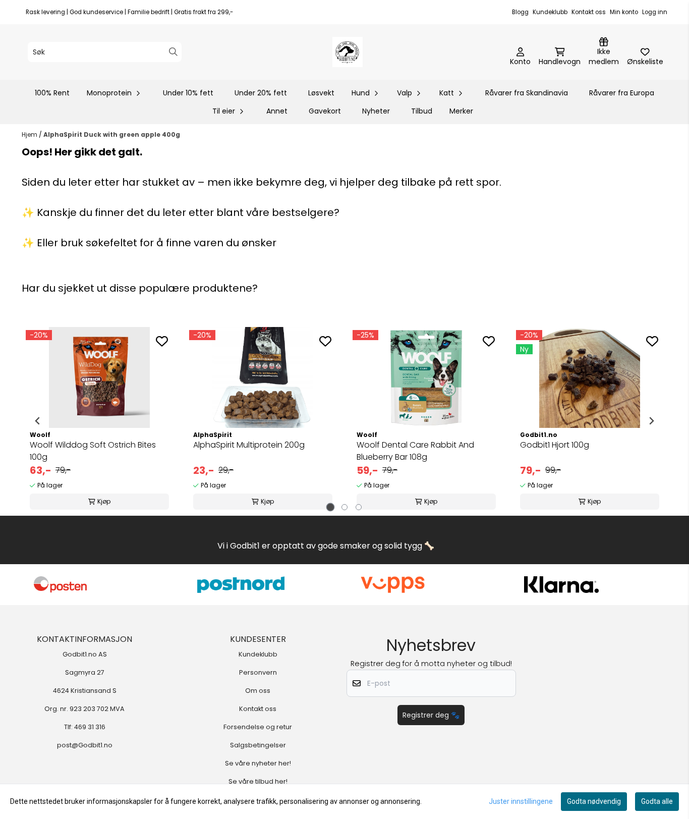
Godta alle (657, 801)
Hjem (30, 134)
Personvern (258, 672)
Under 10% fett (188, 93)
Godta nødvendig (594, 801)
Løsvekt (321, 93)
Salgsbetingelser (258, 745)
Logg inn (654, 12)
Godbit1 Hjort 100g (554, 445)
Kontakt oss (588, 12)
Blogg (520, 12)
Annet (277, 111)
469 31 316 (89, 727)
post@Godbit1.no (84, 745)
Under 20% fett (261, 93)
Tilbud (421, 111)
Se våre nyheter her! (258, 763)
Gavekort (325, 111)
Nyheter (376, 111)
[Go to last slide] (38, 421)
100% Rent (52, 93)
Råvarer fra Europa (621, 93)
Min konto (624, 12)
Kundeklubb (550, 12)
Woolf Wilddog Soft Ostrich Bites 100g (93, 451)
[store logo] (347, 52)
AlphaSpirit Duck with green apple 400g (111, 134)
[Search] (173, 51)
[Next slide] (651, 421)
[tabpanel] (99, 421)
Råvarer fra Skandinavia (526, 93)
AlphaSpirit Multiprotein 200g (249, 445)
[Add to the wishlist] (162, 341)
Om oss (257, 690)
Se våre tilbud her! (258, 781)
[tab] (330, 507)
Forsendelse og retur (257, 727)
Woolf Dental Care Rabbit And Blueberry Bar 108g (415, 451)
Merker (461, 111)
